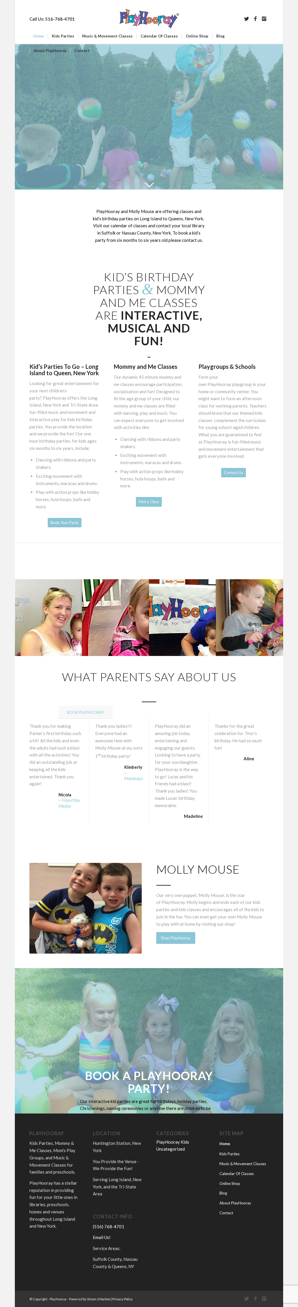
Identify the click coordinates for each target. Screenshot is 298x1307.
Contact (226, 1213)
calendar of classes (129, 225)
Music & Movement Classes (242, 1163)
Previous (35, 908)
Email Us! (102, 1237)
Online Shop (229, 1183)
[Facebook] (255, 18)
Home (224, 1143)
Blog (223, 1193)
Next (136, 908)
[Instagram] (264, 18)
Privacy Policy (122, 1299)
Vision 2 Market (98, 1299)
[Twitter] (246, 18)
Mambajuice (136, 778)
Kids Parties (229, 1154)
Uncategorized (170, 1149)
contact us (192, 240)
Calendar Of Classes (236, 1173)
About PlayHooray (235, 1203)
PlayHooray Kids (172, 1142)
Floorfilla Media (69, 803)
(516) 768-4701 (108, 1226)
